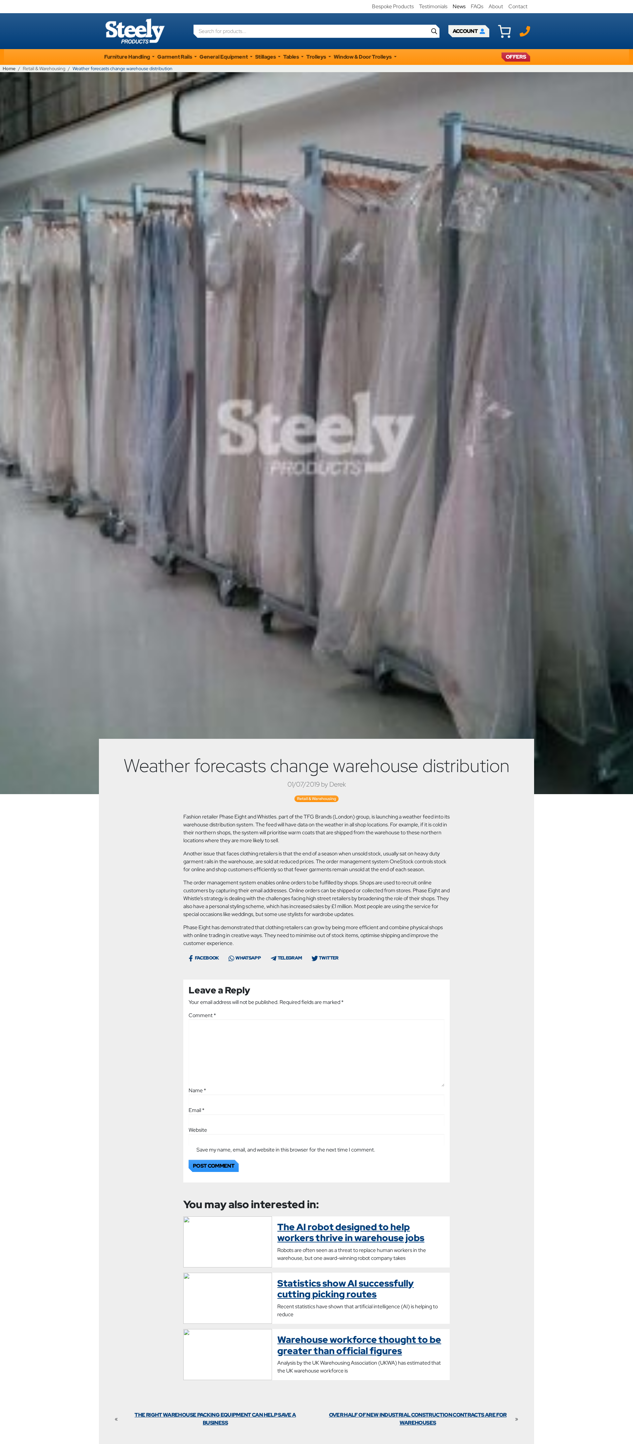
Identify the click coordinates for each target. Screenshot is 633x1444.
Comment (202, 1015)
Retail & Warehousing (44, 68)
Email (196, 1110)
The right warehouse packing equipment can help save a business (215, 1418)
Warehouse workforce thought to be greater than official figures (359, 1345)
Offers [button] (516, 56)
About (496, 6)
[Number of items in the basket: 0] (504, 31)
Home (9, 68)
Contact (518, 6)
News (459, 6)
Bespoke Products (393, 6)
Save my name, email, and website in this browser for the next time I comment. (285, 1149)
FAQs (477, 6)
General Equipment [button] (224, 56)
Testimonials (433, 6)
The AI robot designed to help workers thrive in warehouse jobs (350, 1232)
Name (197, 1090)
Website (198, 1129)
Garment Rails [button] (175, 56)
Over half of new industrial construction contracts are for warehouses (418, 1418)
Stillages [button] (266, 56)
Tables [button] (291, 56)
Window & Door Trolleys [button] (363, 56)
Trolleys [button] (316, 56)
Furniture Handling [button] (127, 56)
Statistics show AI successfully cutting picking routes (345, 1289)
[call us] (525, 30)
